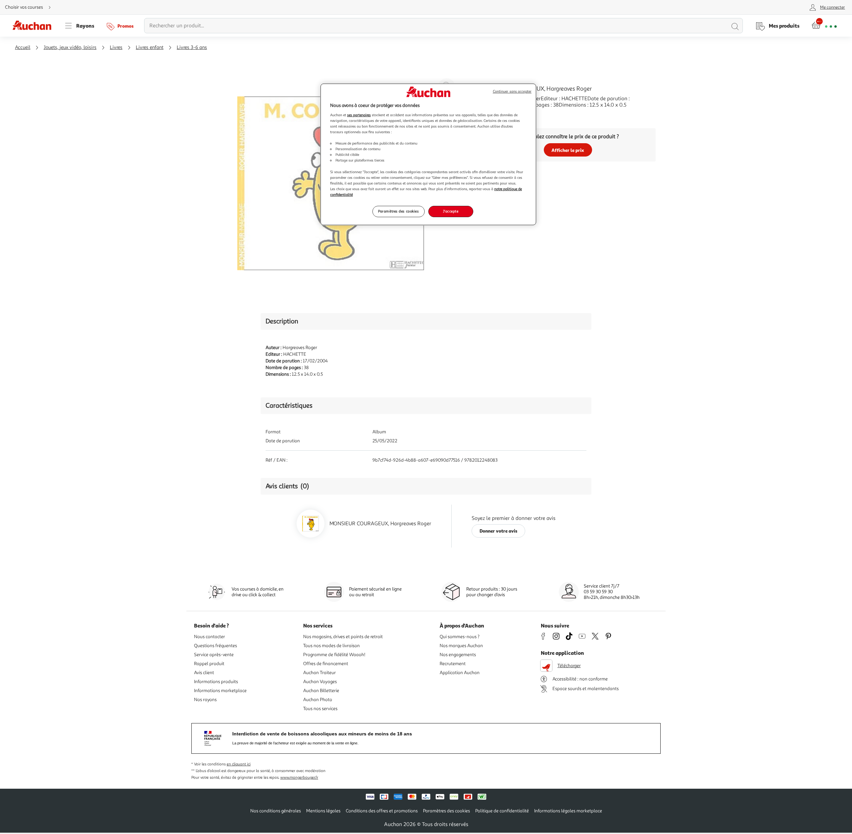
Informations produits (216, 681)
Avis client (204, 672)
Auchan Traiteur (319, 672)
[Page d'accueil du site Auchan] (34, 25)
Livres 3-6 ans (192, 47)
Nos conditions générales (275, 811)
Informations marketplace (220, 690)
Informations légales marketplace (568, 811)
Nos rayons (205, 699)
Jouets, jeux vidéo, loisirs (70, 47)
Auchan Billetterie (321, 690)
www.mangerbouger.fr (299, 777)
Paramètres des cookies (398, 211)
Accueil (22, 47)
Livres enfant (149, 47)
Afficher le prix (567, 150)
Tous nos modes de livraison (331, 645)
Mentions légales (323, 811)
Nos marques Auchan (461, 645)
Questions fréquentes (215, 645)
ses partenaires (359, 115)
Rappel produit (209, 663)
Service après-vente (214, 654)
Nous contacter (209, 636)
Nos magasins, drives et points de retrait (343, 636)
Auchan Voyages (320, 681)
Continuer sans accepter (512, 91)
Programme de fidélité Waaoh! (334, 654)
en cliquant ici (239, 764)
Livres (116, 47)
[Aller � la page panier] (824, 25)
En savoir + (492, 115)
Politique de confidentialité (502, 811)
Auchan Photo (317, 699)
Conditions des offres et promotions (382, 811)
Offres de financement (325, 663)
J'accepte (450, 211)
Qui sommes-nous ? (460, 636)
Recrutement (453, 663)
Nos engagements (458, 654)
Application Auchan (460, 672)
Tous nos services (320, 708)
